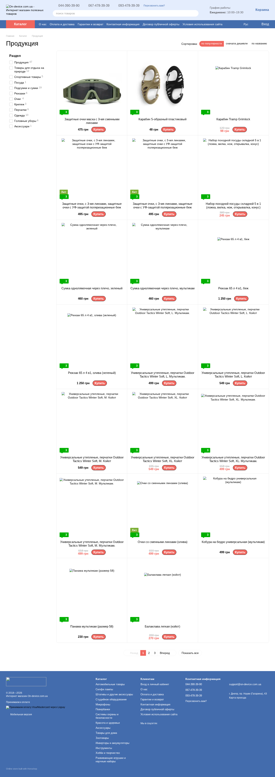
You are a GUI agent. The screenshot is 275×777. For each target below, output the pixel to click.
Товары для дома (106, 732)
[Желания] (238, 24)
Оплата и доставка (62, 24)
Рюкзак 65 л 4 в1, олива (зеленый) (92, 372)
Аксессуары (103, 727)
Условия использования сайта (202, 24)
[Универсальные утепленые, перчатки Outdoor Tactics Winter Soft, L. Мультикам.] (162, 337)
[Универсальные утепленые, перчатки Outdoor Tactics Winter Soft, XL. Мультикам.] (233, 422)
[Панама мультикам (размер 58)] (92, 591)
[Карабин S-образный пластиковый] (162, 84)
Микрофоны (103, 704)
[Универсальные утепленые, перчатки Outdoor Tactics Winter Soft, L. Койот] (233, 337)
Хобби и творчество (108, 752)
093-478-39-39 (129, 5)
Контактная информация (123, 24)
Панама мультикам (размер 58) (91, 626)
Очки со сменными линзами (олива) (162, 542)
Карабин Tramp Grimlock (233, 119)
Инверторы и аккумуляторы (112, 743)
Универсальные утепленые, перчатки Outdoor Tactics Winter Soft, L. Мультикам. (162, 374)
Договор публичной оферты (161, 24)
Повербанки (103, 709)
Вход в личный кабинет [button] (155, 684)
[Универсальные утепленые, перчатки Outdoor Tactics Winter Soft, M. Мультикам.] (92, 507)
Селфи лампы (104, 689)
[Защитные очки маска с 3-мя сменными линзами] (92, 84)
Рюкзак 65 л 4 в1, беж (233, 288)
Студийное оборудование (111, 699)
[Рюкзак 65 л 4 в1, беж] (233, 253)
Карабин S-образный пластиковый (162, 119)
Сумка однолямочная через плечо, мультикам (162, 288)
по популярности (211, 43)
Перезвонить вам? (154, 5)
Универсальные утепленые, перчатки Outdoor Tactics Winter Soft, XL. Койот (162, 459)
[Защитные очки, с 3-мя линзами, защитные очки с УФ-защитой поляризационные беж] (92, 168)
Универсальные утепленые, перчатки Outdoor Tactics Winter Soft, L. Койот (233, 374)
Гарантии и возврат (90, 24)
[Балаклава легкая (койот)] (162, 591)
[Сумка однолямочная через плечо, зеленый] (92, 253)
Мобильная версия (21, 714)
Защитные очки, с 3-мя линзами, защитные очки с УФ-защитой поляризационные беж (92, 205)
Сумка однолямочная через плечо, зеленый (91, 288)
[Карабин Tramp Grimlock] (233, 84)
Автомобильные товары (110, 684)
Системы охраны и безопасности (107, 716)
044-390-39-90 (69, 5)
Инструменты (104, 748)
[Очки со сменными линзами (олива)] (162, 507)
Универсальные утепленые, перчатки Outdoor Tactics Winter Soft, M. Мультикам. (92, 543)
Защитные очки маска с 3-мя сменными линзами (91, 120)
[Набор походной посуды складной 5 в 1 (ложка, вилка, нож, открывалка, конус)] (233, 168)
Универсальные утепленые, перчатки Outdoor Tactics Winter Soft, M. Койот (92, 459)
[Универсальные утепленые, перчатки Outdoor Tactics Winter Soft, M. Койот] (92, 422)
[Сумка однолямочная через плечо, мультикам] (162, 253)
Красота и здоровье (108, 722)
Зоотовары (102, 737)
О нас (43, 24)
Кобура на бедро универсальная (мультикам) (233, 542)
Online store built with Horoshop (21, 769)
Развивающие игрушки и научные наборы (111, 759)
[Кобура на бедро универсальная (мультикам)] (233, 507)
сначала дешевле (237, 43)
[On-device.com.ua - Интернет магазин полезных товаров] (26, 681)
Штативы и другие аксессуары (114, 694)
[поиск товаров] (195, 13)
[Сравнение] (230, 24)
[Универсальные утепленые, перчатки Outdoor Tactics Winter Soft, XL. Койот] (162, 422)
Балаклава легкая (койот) (162, 626)
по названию (259, 43)
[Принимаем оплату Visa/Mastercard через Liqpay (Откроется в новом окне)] (35, 707)
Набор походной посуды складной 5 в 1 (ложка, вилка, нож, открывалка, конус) (233, 205)
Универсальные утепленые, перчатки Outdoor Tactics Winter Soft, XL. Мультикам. (233, 459)
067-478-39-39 (99, 5)
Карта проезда (237, 697)
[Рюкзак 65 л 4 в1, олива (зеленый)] (92, 337)
